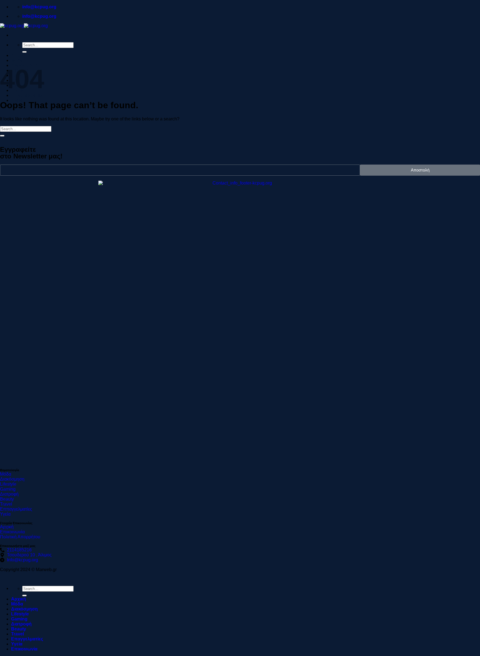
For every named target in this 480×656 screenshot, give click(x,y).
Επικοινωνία (24, 649)
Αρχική (18, 55)
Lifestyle (20, 614)
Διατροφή (21, 624)
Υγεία (16, 644)
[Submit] (24, 52)
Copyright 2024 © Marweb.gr (28, 569)
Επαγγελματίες (27, 95)
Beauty (18, 629)
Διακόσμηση (24, 609)
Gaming (19, 619)
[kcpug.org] (24, 25)
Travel (17, 634)
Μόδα (17, 60)
